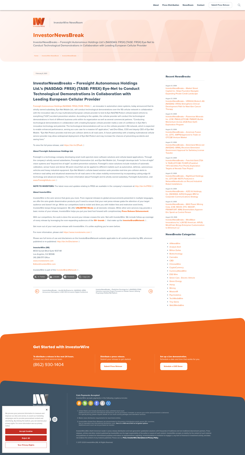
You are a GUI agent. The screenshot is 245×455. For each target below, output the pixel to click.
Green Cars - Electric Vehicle (182, 278)
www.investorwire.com (43, 261)
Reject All (26, 438)
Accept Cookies (26, 431)
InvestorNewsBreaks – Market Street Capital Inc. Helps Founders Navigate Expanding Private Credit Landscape (182, 91)
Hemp (172, 284)
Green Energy (175, 281)
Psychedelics (175, 295)
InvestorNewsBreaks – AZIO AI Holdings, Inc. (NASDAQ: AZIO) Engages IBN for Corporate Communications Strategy (184, 194)
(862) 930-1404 (48, 365)
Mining (172, 288)
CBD (171, 260)
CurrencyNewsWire (178, 271)
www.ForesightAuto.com (44, 180)
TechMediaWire (176, 298)
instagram (54, 419)
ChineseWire (175, 264)
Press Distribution (170, 5)
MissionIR (173, 291)
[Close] (47, 409)
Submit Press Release (220, 5)
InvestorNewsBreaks (69, 56)
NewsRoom (188, 5)
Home (36, 56)
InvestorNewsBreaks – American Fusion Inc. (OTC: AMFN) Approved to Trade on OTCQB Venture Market (183, 135)
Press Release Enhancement (135, 211)
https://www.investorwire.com (76, 232)
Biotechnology (175, 254)
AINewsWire (174, 243)
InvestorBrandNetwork (66, 270)
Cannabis (173, 257)
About (156, 5)
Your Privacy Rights (26, 445)
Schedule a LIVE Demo (173, 366)
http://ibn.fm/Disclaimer (67, 241)
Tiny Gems (174, 302)
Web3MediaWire (176, 305)
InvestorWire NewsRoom (50, 56)
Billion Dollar (175, 250)
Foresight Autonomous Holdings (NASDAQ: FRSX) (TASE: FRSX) (61, 106)
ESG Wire (173, 274)
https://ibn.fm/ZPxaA (73, 145)
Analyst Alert (175, 247)
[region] (26, 429)
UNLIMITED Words (84, 208)
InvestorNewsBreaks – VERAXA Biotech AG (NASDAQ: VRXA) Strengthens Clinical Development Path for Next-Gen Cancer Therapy (185, 105)
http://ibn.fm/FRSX (143, 186)
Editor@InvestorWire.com (44, 264)
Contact (200, 5)
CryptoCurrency (176, 267)
